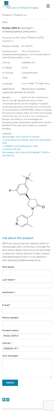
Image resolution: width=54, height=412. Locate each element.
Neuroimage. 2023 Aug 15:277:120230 (20, 137)
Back (5, 22)
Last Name (8, 280)
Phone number (10, 318)
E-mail (5, 305)
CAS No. (6, 343)
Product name (10, 331)
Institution (8, 292)
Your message (10, 356)
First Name (8, 267)
